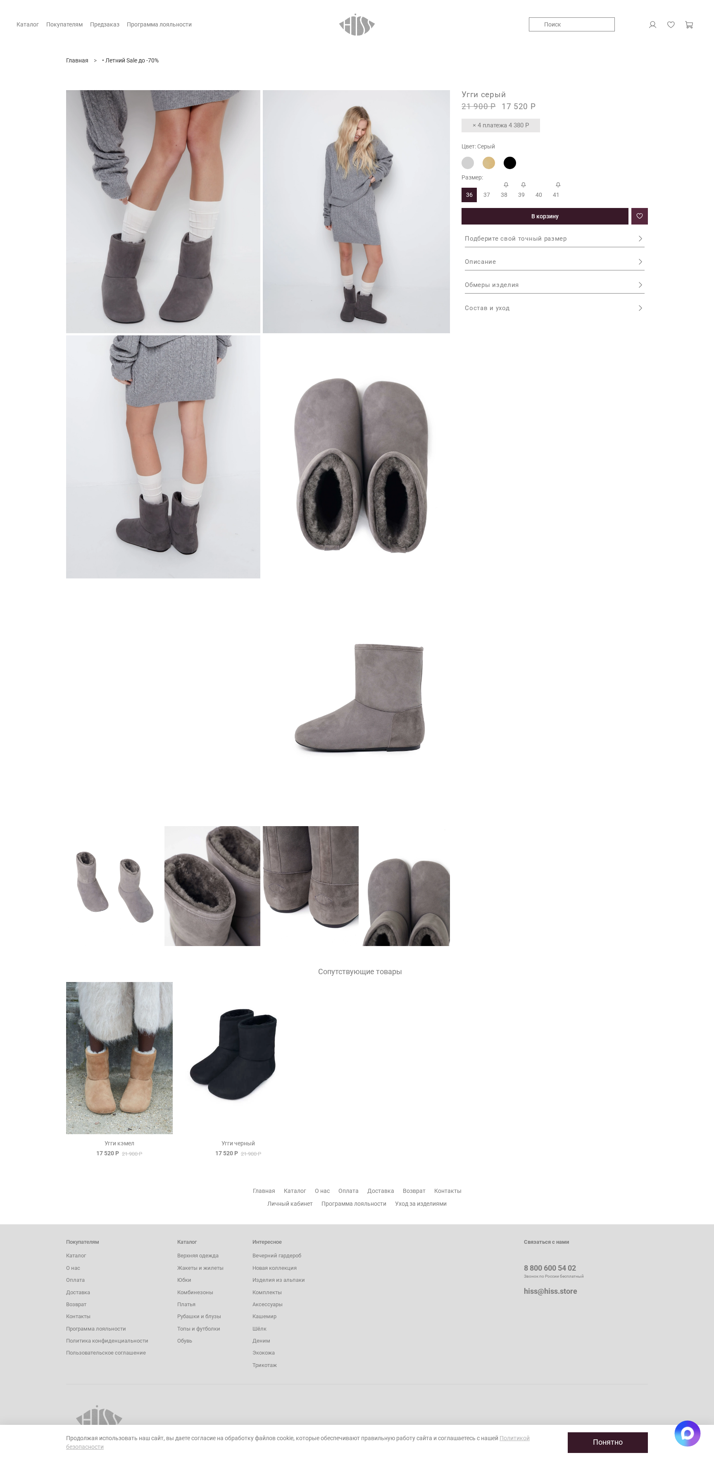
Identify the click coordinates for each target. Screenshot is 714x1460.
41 (556, 194)
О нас (322, 1191)
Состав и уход (487, 308)
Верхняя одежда (198, 1255)
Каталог (295, 1191)
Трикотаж (264, 1365)
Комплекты (267, 1292)
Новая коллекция (274, 1268)
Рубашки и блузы (199, 1316)
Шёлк (259, 1329)
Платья (186, 1304)
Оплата (348, 1191)
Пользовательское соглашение (106, 1353)
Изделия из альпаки (278, 1280)
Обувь (184, 1341)
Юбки (184, 1280)
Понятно (608, 1442)
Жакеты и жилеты (200, 1268)
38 (504, 194)
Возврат (414, 1191)
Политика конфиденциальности (107, 1341)
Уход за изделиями (421, 1203)
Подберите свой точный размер (516, 238)
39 (521, 194)
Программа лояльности (353, 1203)
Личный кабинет (290, 1203)
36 (469, 194)
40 (539, 194)
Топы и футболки (198, 1329)
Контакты (448, 1191)
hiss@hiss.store (550, 1291)
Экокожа (263, 1353)
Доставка (380, 1191)
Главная (77, 60)
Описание (480, 261)
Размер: (472, 177)
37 (486, 194)
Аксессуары (267, 1304)
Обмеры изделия (492, 285)
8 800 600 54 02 (550, 1268)
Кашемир (264, 1316)
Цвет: (478, 146)
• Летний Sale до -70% (130, 60)
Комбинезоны (195, 1292)
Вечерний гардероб (276, 1255)
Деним (261, 1341)
